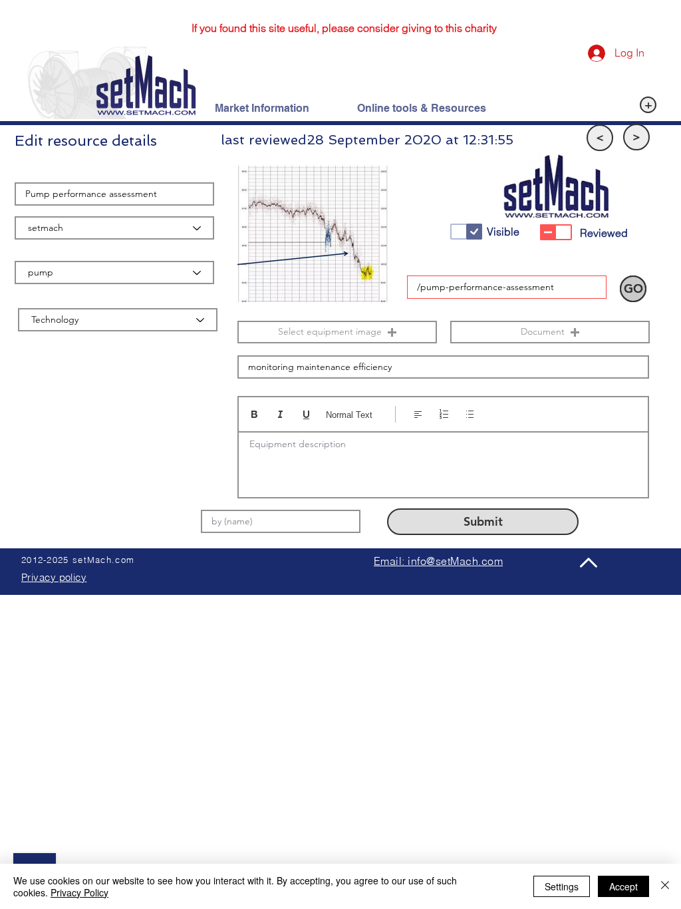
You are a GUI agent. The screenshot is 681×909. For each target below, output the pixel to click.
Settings (562, 886)
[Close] (665, 886)
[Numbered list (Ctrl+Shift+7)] (444, 414)
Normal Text (349, 415)
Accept (623, 886)
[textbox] (443, 460)
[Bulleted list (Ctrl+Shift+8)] (469, 414)
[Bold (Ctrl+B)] (254, 414)
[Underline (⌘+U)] (306, 414)
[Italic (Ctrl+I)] (280, 414)
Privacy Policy (79, 892)
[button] (600, 137)
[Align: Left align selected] (418, 414)
